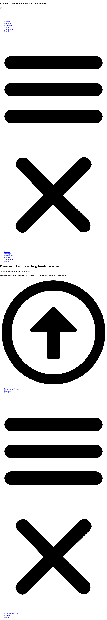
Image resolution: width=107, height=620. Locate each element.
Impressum (7, 391)
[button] (53, 141)
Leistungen (7, 23)
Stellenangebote (9, 29)
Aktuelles (7, 27)
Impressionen (8, 25)
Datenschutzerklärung (11, 389)
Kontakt (7, 31)
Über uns (7, 22)
